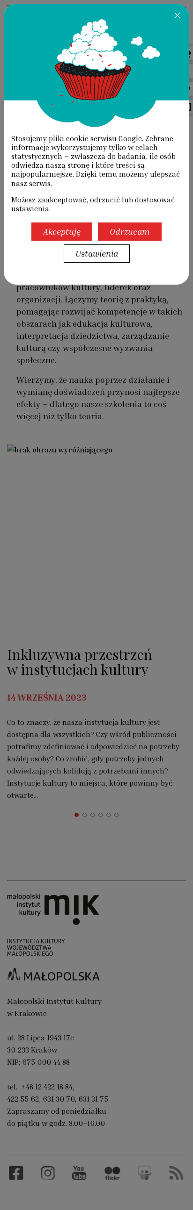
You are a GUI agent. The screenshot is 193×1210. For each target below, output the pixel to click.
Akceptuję (62, 231)
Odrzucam (130, 231)
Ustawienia (96, 253)
